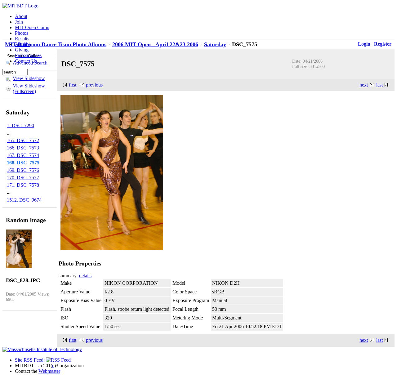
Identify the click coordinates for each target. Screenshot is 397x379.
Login (364, 44)
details (85, 275)
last (379, 84)
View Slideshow (29, 78)
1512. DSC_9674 (24, 200)
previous (94, 84)
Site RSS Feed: (30, 360)
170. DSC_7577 (23, 177)
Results (22, 38)
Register (382, 44)
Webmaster (49, 371)
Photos (21, 33)
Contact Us (26, 61)
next (363, 84)
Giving (22, 49)
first (72, 84)
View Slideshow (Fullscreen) (29, 88)
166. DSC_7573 (23, 147)
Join (19, 22)
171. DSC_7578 (23, 185)
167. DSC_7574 (23, 155)
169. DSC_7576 (23, 170)
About (21, 16)
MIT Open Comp (32, 27)
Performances (28, 55)
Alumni (22, 44)
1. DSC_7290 (20, 125)
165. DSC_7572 (23, 140)
